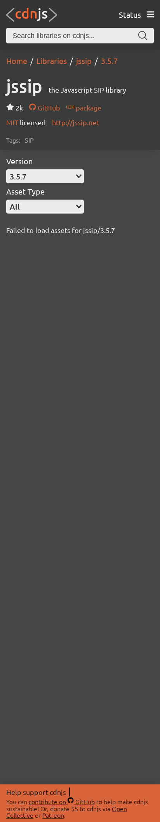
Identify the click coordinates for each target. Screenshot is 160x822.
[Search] (143, 35)
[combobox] (45, 176)
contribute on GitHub (62, 801)
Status (130, 14)
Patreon (53, 815)
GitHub (48, 107)
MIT (13, 122)
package (87, 107)
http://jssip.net (75, 122)
